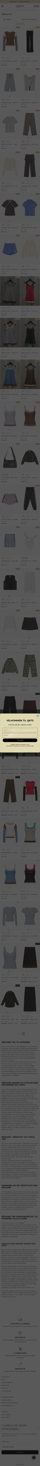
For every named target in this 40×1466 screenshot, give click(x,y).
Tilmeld (20, 740)
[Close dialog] (37, 715)
